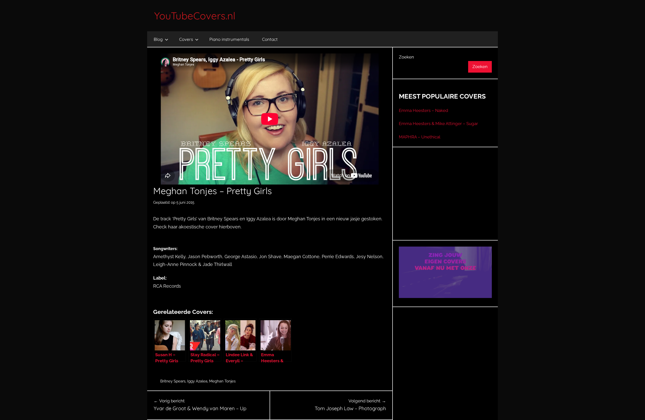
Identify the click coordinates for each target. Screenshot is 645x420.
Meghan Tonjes (222, 381)
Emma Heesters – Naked (423, 110)
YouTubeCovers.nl (194, 15)
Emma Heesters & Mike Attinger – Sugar (438, 123)
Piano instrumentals (229, 39)
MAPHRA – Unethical (419, 136)
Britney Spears (172, 381)
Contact (270, 39)
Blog (158, 39)
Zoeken (406, 56)
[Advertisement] (445, 199)
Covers (186, 39)
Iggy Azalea (197, 381)
